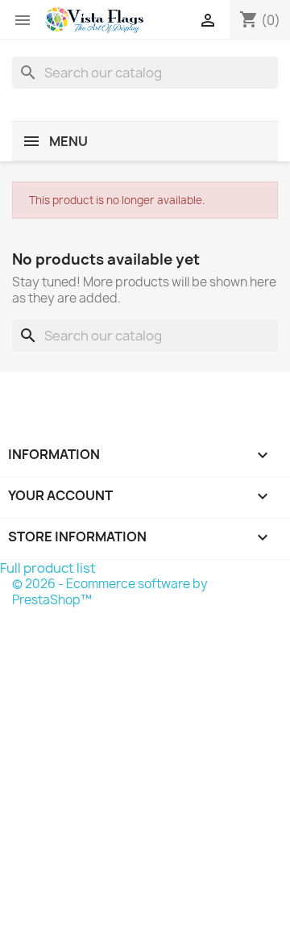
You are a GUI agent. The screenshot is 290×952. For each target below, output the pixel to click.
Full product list (48, 568)
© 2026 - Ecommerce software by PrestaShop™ (110, 591)
